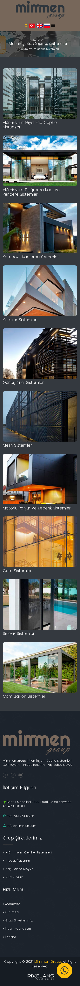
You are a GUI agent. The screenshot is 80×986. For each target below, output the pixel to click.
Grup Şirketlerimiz (38, 44)
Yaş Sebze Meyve (20, 869)
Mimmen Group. (48, 961)
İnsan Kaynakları (18, 929)
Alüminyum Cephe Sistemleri (40, 49)
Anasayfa (39, 40)
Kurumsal (12, 912)
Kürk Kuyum (14, 877)
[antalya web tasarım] (40, 977)
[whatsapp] (64, 970)
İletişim (10, 937)
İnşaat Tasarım (18, 860)
